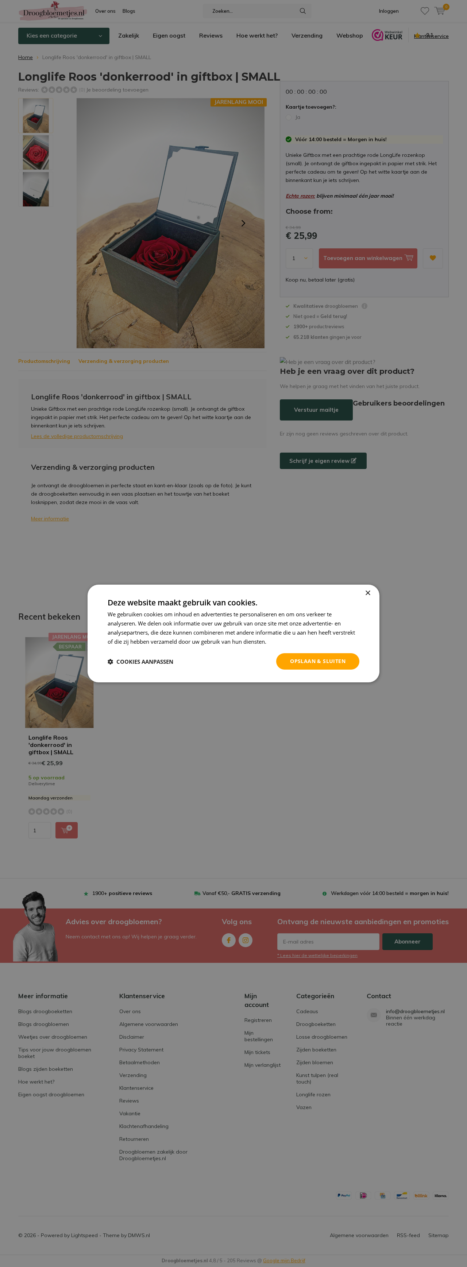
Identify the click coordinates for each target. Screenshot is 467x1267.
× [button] (367, 593)
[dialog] (233, 633)
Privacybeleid (284, 641)
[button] (140, 661)
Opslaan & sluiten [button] (318, 661)
